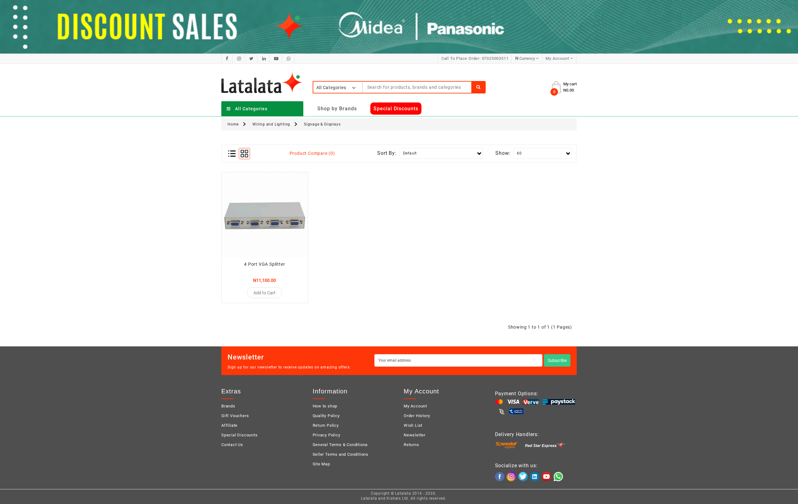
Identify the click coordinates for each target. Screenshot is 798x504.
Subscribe (557, 360)
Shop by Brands (337, 109)
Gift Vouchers (235, 415)
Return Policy (326, 425)
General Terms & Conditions (340, 444)
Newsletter (414, 435)
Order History (417, 415)
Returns (411, 444)
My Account (415, 406)
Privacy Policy (326, 435)
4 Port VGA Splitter (264, 264)
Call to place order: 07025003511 (475, 58)
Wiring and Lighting (271, 124)
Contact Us (232, 444)
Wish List (413, 425)
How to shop (325, 406)
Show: (502, 153)
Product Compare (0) (312, 153)
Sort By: (386, 153)
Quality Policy (326, 415)
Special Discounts (239, 435)
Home (233, 124)
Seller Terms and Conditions (341, 454)
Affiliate (229, 425)
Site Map (321, 464)
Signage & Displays (322, 124)
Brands (228, 406)
